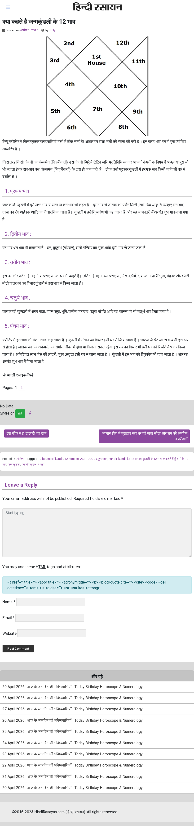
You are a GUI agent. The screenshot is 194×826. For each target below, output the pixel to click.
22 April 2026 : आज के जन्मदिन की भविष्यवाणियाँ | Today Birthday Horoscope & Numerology (72, 765)
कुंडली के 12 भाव (152, 459)
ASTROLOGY (88, 459)
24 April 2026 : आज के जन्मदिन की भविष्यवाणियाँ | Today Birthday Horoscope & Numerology (72, 743)
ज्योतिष (19, 459)
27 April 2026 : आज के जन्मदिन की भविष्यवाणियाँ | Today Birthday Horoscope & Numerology (72, 709)
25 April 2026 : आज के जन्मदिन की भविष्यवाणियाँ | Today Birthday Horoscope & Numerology (72, 731)
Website (9, 633)
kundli (113, 459)
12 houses (72, 459)
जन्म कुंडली (14, 464)
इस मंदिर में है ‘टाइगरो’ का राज (26, 433)
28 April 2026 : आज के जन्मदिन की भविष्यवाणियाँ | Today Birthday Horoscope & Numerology (72, 698)
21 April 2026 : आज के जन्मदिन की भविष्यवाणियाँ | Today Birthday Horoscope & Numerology (72, 776)
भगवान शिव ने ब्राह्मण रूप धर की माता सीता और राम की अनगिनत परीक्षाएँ (144, 436)
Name (8, 601)
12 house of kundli (50, 459)
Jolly (52, 30)
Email (8, 617)
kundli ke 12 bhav (129, 459)
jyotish (102, 459)
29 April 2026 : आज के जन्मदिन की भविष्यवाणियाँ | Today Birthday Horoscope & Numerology (72, 687)
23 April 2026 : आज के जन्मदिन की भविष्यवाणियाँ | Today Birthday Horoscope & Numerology (72, 754)
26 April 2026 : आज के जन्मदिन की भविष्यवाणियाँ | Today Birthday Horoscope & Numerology (72, 720)
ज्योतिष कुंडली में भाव (33, 464)
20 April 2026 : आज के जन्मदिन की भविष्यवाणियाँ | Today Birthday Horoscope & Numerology (72, 787)
